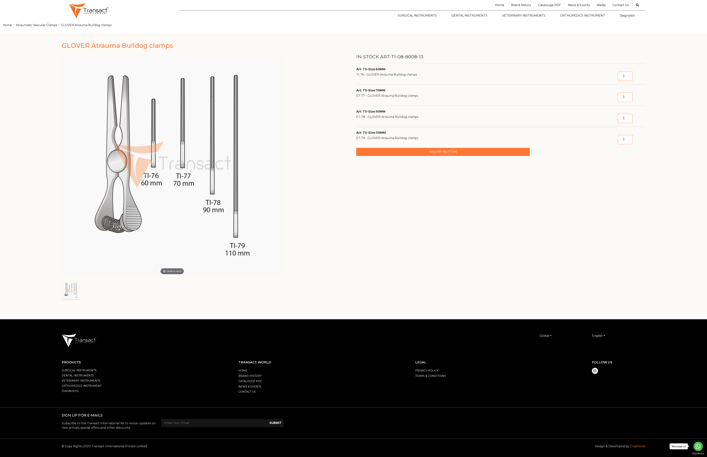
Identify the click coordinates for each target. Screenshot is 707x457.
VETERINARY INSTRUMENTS (81, 380)
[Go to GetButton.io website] (698, 453)
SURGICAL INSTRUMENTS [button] (417, 15)
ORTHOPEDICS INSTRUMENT (81, 385)
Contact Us (621, 5)
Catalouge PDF (549, 5)
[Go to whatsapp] (698, 446)
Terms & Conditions (430, 376)
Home (501, 5)
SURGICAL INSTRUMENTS (79, 370)
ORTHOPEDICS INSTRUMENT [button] (582, 15)
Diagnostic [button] (627, 15)
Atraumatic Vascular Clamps (36, 25)
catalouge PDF (250, 381)
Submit (275, 423)
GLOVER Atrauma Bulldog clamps (86, 25)
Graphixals (637, 446)
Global (544, 335)
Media (601, 5)
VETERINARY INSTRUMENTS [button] (523, 15)
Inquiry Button (443, 152)
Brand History (521, 5)
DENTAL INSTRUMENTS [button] (469, 15)
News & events (249, 386)
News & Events (579, 5)
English (597, 335)
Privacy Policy (426, 370)
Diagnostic (70, 391)
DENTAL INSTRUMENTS (78, 375)
